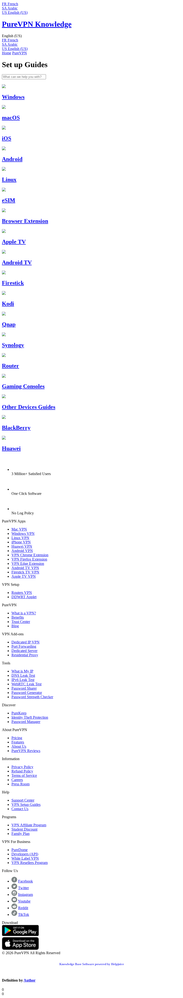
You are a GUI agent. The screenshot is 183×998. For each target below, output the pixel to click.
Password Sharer (24, 688)
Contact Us (19, 809)
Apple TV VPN (23, 576)
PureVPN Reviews (25, 751)
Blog (15, 626)
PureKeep (18, 713)
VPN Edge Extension (27, 564)
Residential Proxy (24, 655)
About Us (18, 746)
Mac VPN (19, 529)
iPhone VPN (21, 542)
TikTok (23, 915)
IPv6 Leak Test (22, 680)
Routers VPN (21, 593)
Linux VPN (20, 538)
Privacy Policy (22, 767)
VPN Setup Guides (26, 804)
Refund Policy (22, 771)
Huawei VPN (21, 546)
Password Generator (26, 693)
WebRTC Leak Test (26, 684)
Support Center (22, 800)
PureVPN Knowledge (36, 24)
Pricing (16, 738)
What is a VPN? (23, 613)
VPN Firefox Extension (29, 559)
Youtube (24, 901)
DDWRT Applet (23, 597)
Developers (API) (24, 854)
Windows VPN (23, 534)
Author (30, 980)
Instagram (25, 895)
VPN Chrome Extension (29, 555)
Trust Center (20, 622)
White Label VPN (25, 858)
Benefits (17, 617)
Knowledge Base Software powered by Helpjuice (91, 964)
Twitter (23, 888)
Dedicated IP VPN (25, 642)
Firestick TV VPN (25, 572)
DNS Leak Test (23, 675)
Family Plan (20, 834)
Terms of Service (24, 775)
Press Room (20, 784)
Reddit (23, 908)
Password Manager (25, 722)
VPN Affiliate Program (28, 825)
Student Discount (24, 829)
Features (17, 742)
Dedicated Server (24, 651)
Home (6, 53)
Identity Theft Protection (29, 717)
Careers (17, 780)
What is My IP (22, 671)
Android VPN (22, 551)
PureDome (19, 850)
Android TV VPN (25, 568)
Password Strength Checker (32, 697)
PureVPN (19, 53)
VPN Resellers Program (29, 863)
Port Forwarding (23, 646)
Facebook (25, 881)
